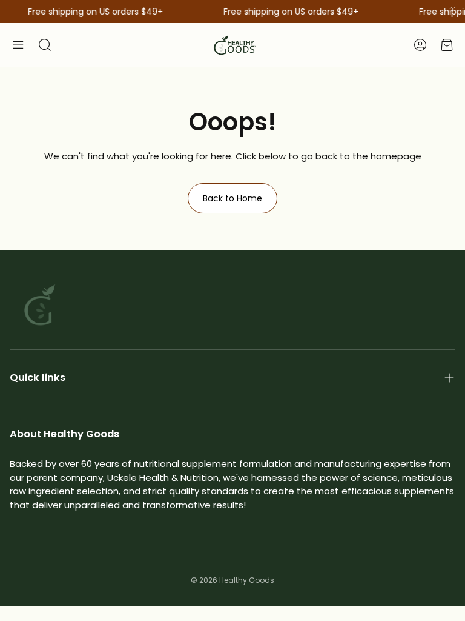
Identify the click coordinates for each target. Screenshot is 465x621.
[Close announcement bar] (453, 9)
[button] (18, 44)
